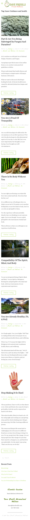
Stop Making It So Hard (12, 392)
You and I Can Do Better (8, 477)
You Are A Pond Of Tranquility (10, 119)
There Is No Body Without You (13, 178)
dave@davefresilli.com (15, 505)
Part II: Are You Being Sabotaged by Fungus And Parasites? (13, 42)
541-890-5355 (15, 508)
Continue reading (9, 93)
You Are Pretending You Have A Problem (13, 481)
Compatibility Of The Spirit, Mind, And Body (14, 262)
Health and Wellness (9, 51)
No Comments (20, 51)
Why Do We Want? (6, 474)
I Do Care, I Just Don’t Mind (9, 471)
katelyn (10, 49)
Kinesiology (4, 468)
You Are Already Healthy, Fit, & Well (15, 318)
